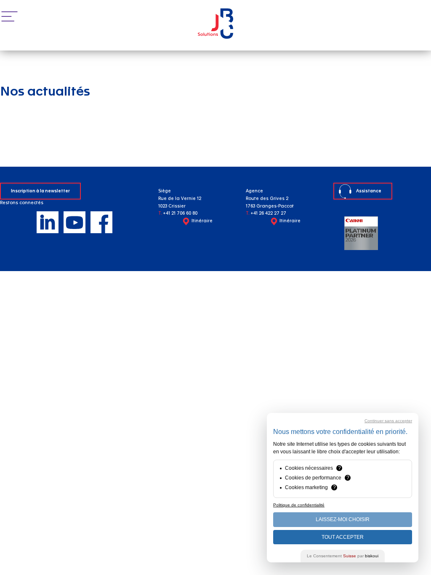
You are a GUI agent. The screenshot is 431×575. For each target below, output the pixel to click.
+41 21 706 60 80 (180, 213)
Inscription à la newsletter (40, 191)
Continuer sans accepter (388, 420)
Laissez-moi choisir (343, 519)
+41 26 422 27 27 (268, 213)
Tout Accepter (343, 537)
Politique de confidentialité (299, 505)
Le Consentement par (342, 556)
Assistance (368, 191)
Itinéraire (202, 221)
